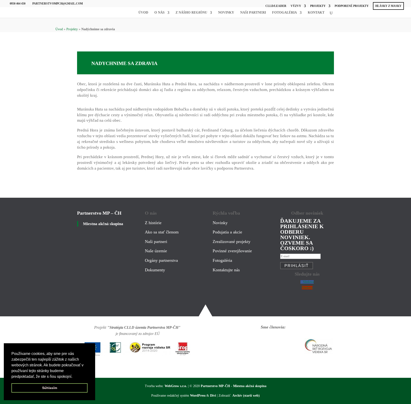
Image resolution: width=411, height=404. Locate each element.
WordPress (198, 395)
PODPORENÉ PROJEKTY (352, 6)
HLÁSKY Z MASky (388, 6)
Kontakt (316, 12)
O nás (159, 12)
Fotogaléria (284, 12)
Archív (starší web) (246, 395)
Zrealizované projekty (231, 241)
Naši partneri (253, 12)
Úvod (143, 12)
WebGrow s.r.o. (176, 386)
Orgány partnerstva (161, 260)
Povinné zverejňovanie (232, 250)
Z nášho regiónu (191, 12)
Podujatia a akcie (227, 232)
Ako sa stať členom (162, 232)
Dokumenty (155, 270)
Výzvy (296, 6)
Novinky (226, 12)
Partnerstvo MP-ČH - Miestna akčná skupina (233, 386)
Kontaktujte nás (226, 270)
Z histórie (153, 222)
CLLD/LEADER (275, 6)
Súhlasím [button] (49, 388)
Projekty (318, 6)
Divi (213, 395)
